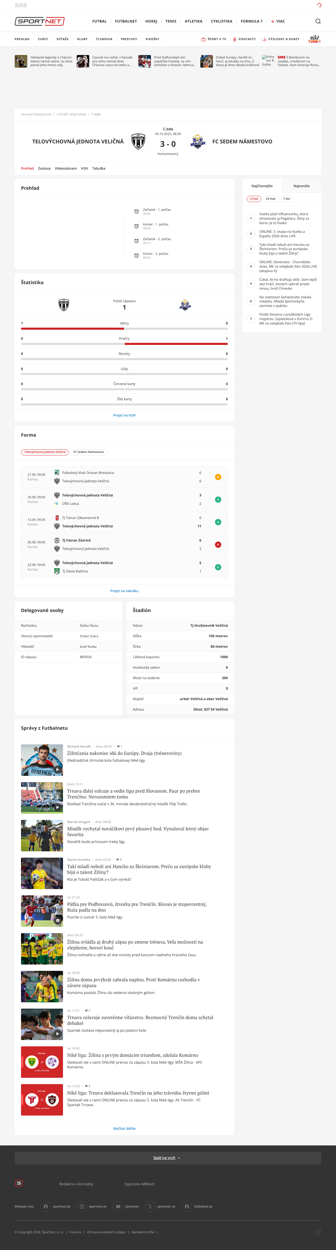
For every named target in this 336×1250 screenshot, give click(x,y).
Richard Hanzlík (79, 746)
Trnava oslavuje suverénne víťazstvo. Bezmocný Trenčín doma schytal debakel (140, 1020)
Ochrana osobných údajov (106, 1232)
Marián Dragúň (78, 822)
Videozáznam (66, 168)
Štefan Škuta (89, 625)
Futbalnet (126, 21)
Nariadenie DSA (143, 1232)
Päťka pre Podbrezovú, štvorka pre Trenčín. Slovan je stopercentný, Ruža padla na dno (137, 907)
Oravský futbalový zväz (36, 114)
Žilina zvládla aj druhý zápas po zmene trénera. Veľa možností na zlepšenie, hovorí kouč (135, 944)
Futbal (99, 21)
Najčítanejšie (262, 185)
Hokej (151, 21)
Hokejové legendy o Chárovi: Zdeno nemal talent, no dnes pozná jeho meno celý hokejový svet (51, 61)
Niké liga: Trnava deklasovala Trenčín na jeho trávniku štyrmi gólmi (138, 1093)
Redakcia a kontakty (76, 1183)
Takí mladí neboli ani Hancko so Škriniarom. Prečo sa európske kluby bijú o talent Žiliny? (139, 869)
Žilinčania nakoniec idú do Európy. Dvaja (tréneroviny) (124, 753)
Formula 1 (252, 21)
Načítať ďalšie (124, 1128)
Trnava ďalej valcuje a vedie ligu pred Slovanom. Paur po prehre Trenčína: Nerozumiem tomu (133, 793)
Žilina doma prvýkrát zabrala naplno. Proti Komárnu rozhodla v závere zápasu (133, 982)
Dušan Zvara (89, 636)
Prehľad (27, 168)
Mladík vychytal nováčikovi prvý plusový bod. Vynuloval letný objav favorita (138, 831)
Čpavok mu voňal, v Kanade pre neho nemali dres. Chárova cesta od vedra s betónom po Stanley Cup (112, 61)
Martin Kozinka (78, 860)
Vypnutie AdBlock (140, 1183)
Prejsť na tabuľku (124, 590)
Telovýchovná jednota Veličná (78, 141)
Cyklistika (221, 21)
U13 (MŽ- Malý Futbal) (71, 114)
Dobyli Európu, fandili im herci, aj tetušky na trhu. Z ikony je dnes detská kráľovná (237, 61)
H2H (84, 168)
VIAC (280, 21)
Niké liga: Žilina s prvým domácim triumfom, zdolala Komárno (132, 1055)
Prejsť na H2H (124, 415)
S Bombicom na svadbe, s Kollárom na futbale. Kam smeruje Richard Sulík (299, 61)
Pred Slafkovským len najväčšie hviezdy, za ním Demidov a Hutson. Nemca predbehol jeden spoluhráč (174, 61)
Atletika (193, 21)
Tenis (171, 21)
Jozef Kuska (88, 646)
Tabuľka (98, 168)
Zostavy (44, 168)
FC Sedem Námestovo (242, 141)
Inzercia (75, 1232)
